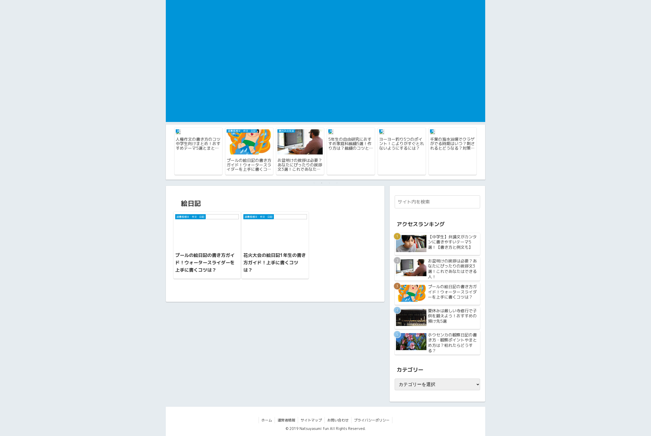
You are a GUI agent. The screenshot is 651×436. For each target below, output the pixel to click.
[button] (475, 202)
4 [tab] (336, 182)
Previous (169, 151)
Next (481, 151)
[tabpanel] (198, 151)
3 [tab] (329, 182)
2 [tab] (321, 182)
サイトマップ (311, 420)
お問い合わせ (338, 420)
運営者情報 (286, 420)
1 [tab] (314, 182)
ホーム (266, 420)
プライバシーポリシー (372, 420)
